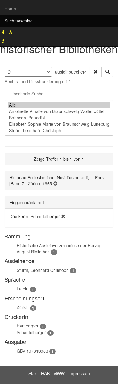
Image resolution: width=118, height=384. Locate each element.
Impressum (79, 373)
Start (33, 373)
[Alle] (59, 105)
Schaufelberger (31, 332)
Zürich (23, 307)
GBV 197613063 (32, 351)
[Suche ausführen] (107, 72)
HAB (45, 373)
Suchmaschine (19, 21)
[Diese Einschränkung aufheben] (63, 216)
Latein (22, 289)
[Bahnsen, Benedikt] (59, 118)
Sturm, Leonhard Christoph (43, 270)
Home (10, 8)
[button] (96, 72)
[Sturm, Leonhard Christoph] (59, 130)
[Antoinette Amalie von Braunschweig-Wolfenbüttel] (59, 111)
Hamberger (27, 326)
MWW (59, 373)
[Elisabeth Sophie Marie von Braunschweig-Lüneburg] (59, 124)
